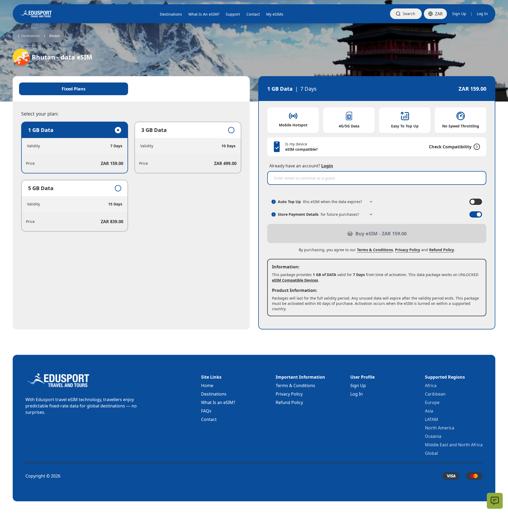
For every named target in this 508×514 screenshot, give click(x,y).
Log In (482, 13)
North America (439, 428)
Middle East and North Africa (454, 445)
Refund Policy (441, 249)
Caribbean (435, 394)
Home (207, 385)
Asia (429, 411)
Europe (432, 402)
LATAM (431, 419)
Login (327, 166)
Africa (431, 385)
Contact (209, 419)
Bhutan (54, 36)
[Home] (36, 14)
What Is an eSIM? (218, 402)
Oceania (433, 436)
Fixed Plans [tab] (73, 89)
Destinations (213, 394)
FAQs (206, 411)
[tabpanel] (131, 177)
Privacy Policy (407, 249)
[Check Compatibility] (475, 147)
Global (431, 453)
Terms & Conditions (375, 249)
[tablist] (131, 89)
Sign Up (459, 13)
